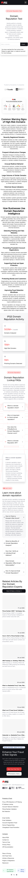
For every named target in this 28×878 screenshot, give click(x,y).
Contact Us (5, 840)
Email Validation (6, 820)
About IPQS (5, 837)
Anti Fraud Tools (7, 856)
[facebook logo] (11, 875)
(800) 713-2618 (13, 747)
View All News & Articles (13, 591)
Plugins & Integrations (8, 860)
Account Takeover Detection (10, 806)
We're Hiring (22, 870)
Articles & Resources (8, 858)
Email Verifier (6, 818)
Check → (24, 44)
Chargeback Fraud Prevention (10, 827)
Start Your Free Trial (13, 769)
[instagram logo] (16, 875)
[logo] (14, 781)
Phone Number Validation (9, 809)
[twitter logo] (14, 875)
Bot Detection (6, 811)
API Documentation (7, 847)
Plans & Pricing (6, 853)
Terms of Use (6, 842)
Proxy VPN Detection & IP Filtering (12, 802)
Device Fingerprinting (8, 825)
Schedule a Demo (15, 774)
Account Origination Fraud (9, 822)
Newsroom (5, 863)
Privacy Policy (6, 844)
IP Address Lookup (7, 804)
